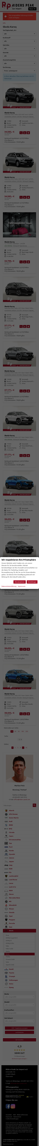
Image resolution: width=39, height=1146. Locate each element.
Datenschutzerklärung (9, 586)
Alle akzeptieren (20, 582)
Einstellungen (32, 582)
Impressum (21, 586)
